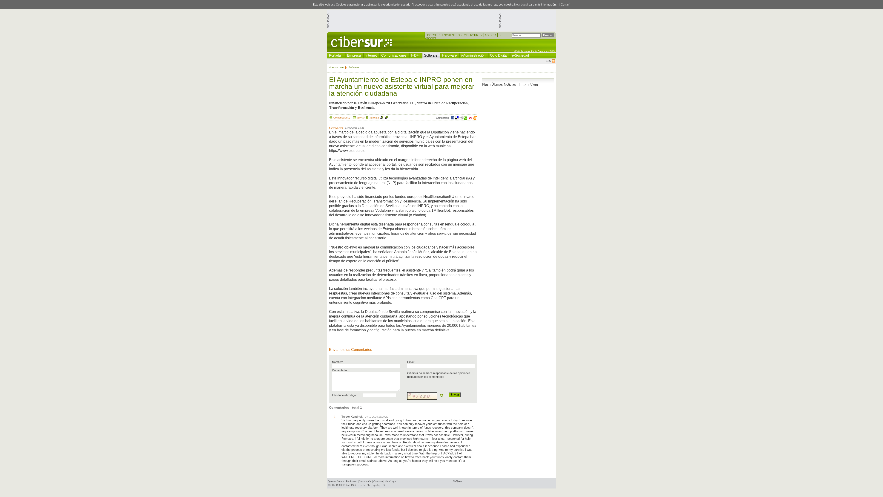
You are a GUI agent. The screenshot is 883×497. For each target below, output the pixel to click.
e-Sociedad (520, 55)
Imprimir (374, 117)
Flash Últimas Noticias (499, 84)
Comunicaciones (394, 55)
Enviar (361, 117)
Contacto (378, 481)
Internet (371, 55)
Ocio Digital (498, 55)
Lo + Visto (530, 85)
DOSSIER (433, 35)
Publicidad (351, 481)
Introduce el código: (344, 395)
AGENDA (491, 35)
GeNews (457, 481)
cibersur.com (336, 67)
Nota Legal (521, 4)
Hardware (449, 55)
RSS (548, 61)
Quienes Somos (336, 481)
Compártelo (442, 117)
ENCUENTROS (452, 35)
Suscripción (365, 481)
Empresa (354, 55)
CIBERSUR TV (473, 35)
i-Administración (473, 55)
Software (430, 55)
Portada (335, 55)
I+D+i (415, 55)
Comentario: (339, 370)
